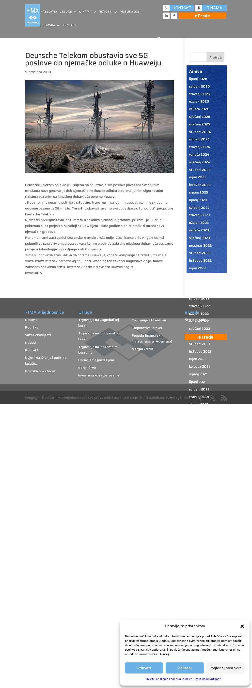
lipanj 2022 (198, 290)
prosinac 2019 (200, 518)
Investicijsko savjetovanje (98, 375)
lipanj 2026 (198, 78)
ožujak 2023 (199, 222)
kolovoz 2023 (200, 184)
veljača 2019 (199, 593)
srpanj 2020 (198, 465)
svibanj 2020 (199, 480)
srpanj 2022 (198, 283)
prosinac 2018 (200, 609)
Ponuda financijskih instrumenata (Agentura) (152, 338)
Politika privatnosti (208, 678)
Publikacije (129, 12)
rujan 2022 (197, 268)
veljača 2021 (198, 412)
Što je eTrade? (196, 319)
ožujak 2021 (198, 404)
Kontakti (32, 350)
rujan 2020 (198, 449)
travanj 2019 (199, 578)
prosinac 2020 (200, 427)
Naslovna (48, 12)
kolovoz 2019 (199, 548)
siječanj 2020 (199, 510)
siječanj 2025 (199, 124)
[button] (242, 626)
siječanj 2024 (199, 162)
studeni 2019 (199, 525)
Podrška (47, 25)
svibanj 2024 (199, 139)
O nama (85, 12)
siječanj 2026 (199, 116)
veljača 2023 (199, 230)
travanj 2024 (199, 147)
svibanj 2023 (199, 207)
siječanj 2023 (199, 237)
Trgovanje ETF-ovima (149, 320)
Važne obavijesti (38, 335)
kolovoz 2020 (200, 457)
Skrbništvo (87, 367)
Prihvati (144, 668)
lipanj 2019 (198, 563)
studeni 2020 (200, 434)
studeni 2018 (199, 616)
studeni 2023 (200, 169)
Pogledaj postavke (225, 668)
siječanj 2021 (199, 419)
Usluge (66, 12)
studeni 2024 (200, 132)
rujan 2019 (197, 540)
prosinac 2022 (200, 245)
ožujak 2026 (199, 101)
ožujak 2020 (199, 495)
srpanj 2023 (198, 192)
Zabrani (185, 668)
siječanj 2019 (199, 601)
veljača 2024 (199, 154)
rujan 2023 (197, 177)
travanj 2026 (199, 94)
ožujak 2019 (199, 586)
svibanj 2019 (199, 571)
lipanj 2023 (198, 200)
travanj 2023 (199, 215)
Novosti (106, 12)
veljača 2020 (199, 503)
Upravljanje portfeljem (96, 360)
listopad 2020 (200, 442)
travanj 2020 (199, 487)
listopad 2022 (200, 260)
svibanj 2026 (199, 86)
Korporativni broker (147, 327)
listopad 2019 (200, 533)
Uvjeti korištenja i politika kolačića (169, 678)
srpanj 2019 (198, 555)
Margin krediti (143, 349)
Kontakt (70, 25)
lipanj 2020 (198, 472)
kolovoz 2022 (199, 275)
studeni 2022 (199, 252)
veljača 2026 (199, 109)
